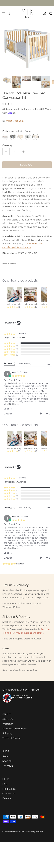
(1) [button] (17, 343)
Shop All (7, 760)
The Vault (7, 765)
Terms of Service (11, 738)
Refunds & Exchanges (14, 728)
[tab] (9, 364)
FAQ (5, 784)
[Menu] (3, 13)
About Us (7, 719)
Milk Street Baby (15, 120)
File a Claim (9, 788)
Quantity (7, 145)
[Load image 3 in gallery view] (27, 47)
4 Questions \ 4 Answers (15, 337)
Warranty (7, 723)
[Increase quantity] (23, 151)
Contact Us (8, 793)
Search (6, 756)
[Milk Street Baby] (27, 13)
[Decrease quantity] (6, 151)
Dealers (6, 798)
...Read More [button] (12, 403)
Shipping (7, 733)
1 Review (20, 563)
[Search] (10, 13)
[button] (9, 408)
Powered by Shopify (34, 831)
